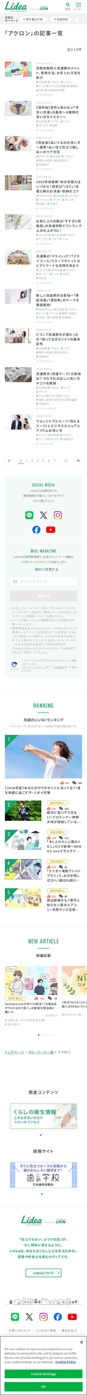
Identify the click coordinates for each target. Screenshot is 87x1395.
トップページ (14, 1052)
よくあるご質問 (46, 1330)
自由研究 (63, 19)
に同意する (46, 569)
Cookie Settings (43, 1374)
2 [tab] (41, 1035)
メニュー (78, 8)
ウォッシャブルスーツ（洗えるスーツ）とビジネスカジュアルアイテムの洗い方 (58, 426)
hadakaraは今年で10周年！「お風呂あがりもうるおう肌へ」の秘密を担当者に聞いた (31, 1008)
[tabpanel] (31, 996)
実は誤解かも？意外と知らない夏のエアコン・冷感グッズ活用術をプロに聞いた (63, 907)
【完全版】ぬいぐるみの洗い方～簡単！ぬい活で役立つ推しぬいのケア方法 (58, 147)
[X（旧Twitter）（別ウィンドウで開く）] (43, 515)
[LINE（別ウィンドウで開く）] (29, 515)
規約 (38, 569)
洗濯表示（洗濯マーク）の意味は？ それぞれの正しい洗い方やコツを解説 (58, 378)
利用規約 (59, 667)
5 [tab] (50, 1035)
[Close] (82, 1342)
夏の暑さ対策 (34, 19)
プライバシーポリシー (33, 667)
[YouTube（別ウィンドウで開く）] (50, 529)
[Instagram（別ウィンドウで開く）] (57, 515)
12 (66, 460)
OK (43, 1387)
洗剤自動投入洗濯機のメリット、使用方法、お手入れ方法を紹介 (58, 73)
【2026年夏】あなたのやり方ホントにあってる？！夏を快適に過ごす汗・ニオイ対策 (43, 790)
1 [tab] (38, 1035)
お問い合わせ (18, 1330)
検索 (67, 8)
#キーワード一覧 (41, 1052)
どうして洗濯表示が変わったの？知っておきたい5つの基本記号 (58, 339)
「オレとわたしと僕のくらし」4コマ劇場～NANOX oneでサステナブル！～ (64, 848)
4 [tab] (47, 1035)
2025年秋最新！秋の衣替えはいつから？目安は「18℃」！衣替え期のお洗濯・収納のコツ (58, 186)
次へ (77, 464)
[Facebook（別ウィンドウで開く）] (36, 529)
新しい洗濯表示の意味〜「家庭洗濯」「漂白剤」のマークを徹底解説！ (57, 300)
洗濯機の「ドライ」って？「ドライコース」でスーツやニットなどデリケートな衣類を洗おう (58, 261)
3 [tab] (44, 1035)
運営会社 (68, 1330)
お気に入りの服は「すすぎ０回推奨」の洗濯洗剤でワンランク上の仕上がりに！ (59, 226)
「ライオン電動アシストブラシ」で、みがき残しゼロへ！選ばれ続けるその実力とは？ (64, 878)
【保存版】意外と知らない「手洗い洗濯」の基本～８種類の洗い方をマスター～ (57, 112)
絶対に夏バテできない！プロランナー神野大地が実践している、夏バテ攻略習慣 (63, 819)
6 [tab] (53, 1035)
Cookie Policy (65, 1362)
